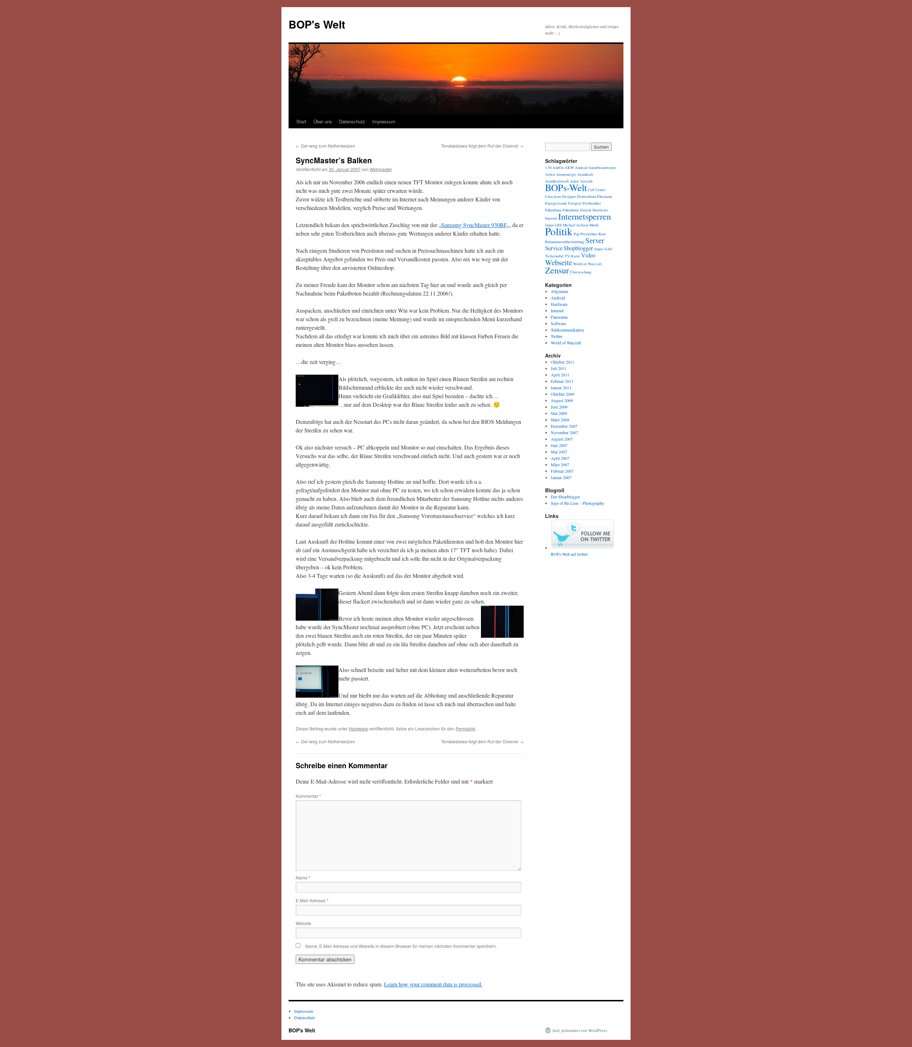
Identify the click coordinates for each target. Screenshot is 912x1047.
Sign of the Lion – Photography (577, 503)
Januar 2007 (561, 477)
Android (581, 167)
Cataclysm (553, 196)
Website (303, 923)
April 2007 (560, 458)
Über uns (323, 121)
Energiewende (556, 203)
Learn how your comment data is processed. (433, 984)
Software (558, 323)
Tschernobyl (554, 255)
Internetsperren (584, 216)
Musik (593, 224)
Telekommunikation (567, 330)
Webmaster (381, 169)
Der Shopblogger (565, 496)
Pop (576, 233)
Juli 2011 (558, 368)
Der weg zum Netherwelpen (325, 146)
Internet (551, 218)
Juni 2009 (559, 407)
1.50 (548, 167)
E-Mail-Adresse (312, 900)
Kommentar (308, 796)
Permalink (465, 728)
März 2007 (560, 464)
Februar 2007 (562, 471)
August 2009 (562, 400)
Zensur (557, 270)
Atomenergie (566, 174)
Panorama (559, 317)
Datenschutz (352, 121)
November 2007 (564, 432)
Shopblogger (578, 248)
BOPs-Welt (566, 187)
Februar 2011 (562, 381)
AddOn (558, 167)
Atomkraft (585, 174)
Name (303, 877)
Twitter (557, 336)
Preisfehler (588, 233)
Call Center (597, 189)
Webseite (558, 262)
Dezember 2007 (564, 426)
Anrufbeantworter (602, 167)
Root (602, 233)
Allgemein (559, 291)
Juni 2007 (559, 445)
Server (594, 240)
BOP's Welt (317, 24)
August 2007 (562, 439)
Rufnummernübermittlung (564, 241)
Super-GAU (603, 248)
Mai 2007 (559, 452)
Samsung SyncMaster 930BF (474, 225)
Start (301, 121)
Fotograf (574, 203)
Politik (558, 231)
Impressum (383, 121)
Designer (569, 196)
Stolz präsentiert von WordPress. (580, 1030)
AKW (569, 167)
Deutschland (586, 196)
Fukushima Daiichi (577, 209)
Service (554, 248)
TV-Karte (572, 255)
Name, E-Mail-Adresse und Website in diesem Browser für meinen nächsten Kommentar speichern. (401, 946)
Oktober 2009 (562, 394)
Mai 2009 (559, 413)
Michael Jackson (575, 224)
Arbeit (550, 174)
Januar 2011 (561, 387)
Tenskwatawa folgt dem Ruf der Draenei (482, 146)
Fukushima (553, 209)
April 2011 (560, 375)
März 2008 (560, 419)
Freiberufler (591, 203)
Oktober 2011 (562, 362)
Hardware (358, 728)
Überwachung (580, 272)
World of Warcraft (587, 263)
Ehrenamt (604, 196)
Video (588, 255)
